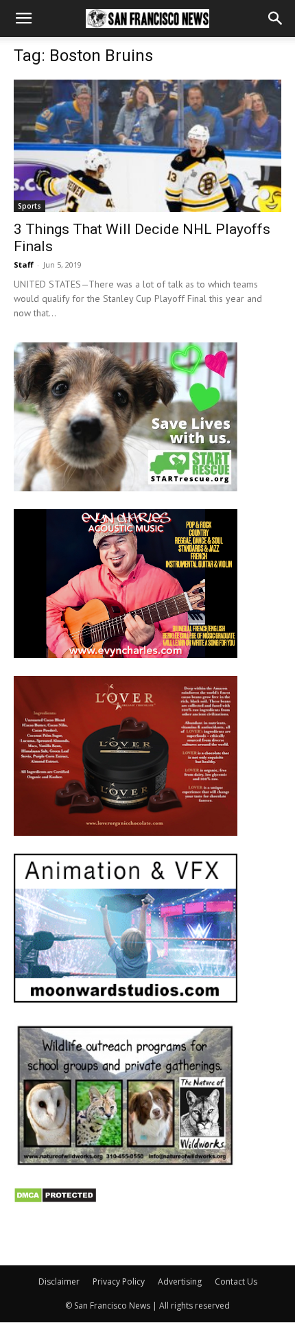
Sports (29, 206)
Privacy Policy (119, 1281)
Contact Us (236, 1281)
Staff (24, 264)
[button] (23, 18)
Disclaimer (59, 1281)
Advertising (180, 1281)
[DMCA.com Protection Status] (55, 1199)
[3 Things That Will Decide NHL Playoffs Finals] (147, 146)
